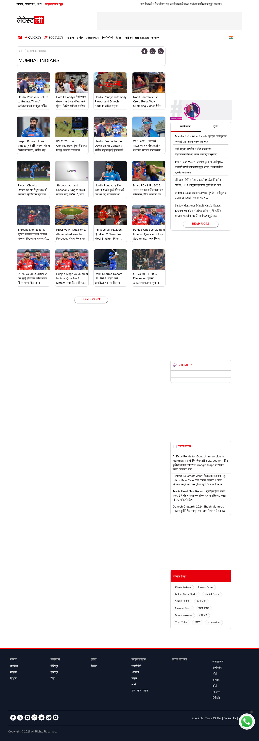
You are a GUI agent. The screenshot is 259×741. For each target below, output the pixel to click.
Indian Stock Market (186, 594)
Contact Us (230, 719)
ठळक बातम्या (179, 659)
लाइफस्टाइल (142, 38)
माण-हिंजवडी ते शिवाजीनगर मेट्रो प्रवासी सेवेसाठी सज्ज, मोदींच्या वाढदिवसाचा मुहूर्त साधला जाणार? (172, 4)
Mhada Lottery (183, 587)
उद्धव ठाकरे (201, 601)
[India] (231, 38)
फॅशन (134, 679)
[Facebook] (144, 51)
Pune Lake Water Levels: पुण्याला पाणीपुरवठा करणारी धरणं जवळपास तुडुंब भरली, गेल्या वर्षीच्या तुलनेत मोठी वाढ (199, 167)
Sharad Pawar (205, 587)
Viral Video (181, 622)
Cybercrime (214, 622)
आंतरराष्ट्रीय (92, 38)
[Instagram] (34, 717)
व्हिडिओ (216, 698)
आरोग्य (198, 622)
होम (20, 51)
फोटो (214, 686)
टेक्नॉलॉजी (107, 38)
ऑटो (214, 674)
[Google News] (49, 717)
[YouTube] (27, 717)
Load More (91, 299)
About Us (197, 719)
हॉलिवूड (54, 673)
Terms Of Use (213, 719)
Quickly (34, 38)
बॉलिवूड (54, 667)
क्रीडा (118, 38)
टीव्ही (53, 679)
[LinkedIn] (41, 717)
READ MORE (200, 224)
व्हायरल (155, 38)
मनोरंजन (128, 38)
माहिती (13, 673)
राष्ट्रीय (80, 38)
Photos (216, 692)
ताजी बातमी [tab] (185, 127)
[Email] (56, 717)
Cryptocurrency (183, 615)
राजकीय (14, 667)
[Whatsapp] (161, 51)
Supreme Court (183, 608)
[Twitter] (153, 51)
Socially (56, 38)
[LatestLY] (30, 21)
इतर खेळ (203, 615)
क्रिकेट (94, 667)
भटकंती (135, 673)
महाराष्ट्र (70, 38)
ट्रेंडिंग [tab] (215, 127)
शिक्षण (13, 679)
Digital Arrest (212, 594)
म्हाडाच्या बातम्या (182, 601)
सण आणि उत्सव (140, 691)
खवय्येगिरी (136, 667)
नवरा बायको (203, 608)
